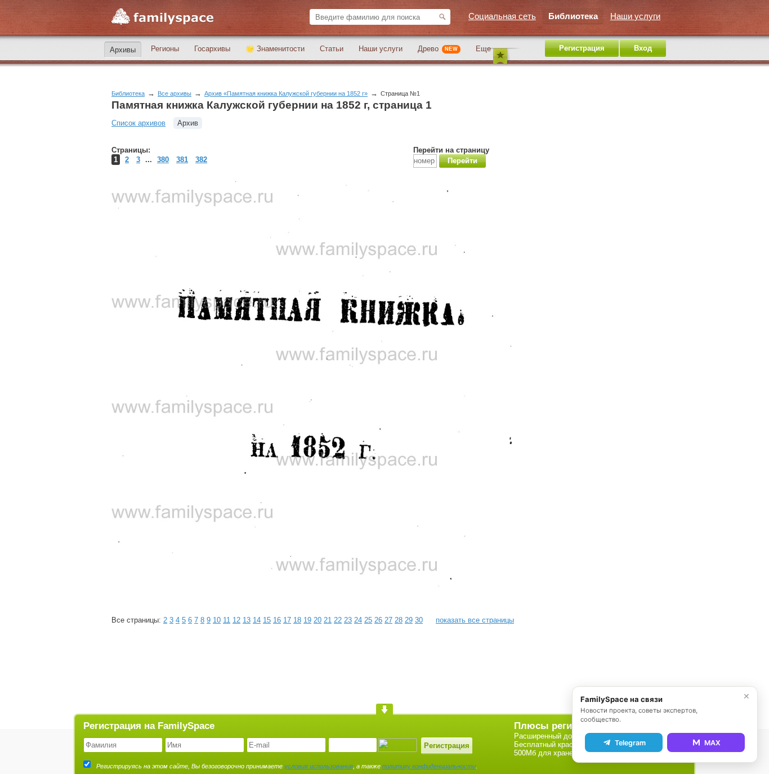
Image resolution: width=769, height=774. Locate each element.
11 (226, 620)
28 (399, 620)
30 (419, 620)
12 (236, 620)
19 (307, 620)
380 (163, 159)
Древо (438, 48)
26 (378, 620)
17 (287, 620)
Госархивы (212, 48)
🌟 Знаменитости (275, 48)
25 (368, 620)
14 (257, 620)
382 (201, 159)
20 (317, 620)
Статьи (331, 48)
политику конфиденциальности (429, 766)
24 (358, 620)
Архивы (123, 50)
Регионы (165, 48)
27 (388, 620)
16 (277, 620)
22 (338, 620)
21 (328, 620)
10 (217, 620)
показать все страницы (475, 620)
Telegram (630, 743)
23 (348, 620)
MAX (712, 743)
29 (409, 620)
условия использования (318, 766)
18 (297, 620)
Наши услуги (381, 48)
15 (267, 620)
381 (182, 159)
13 (247, 620)
